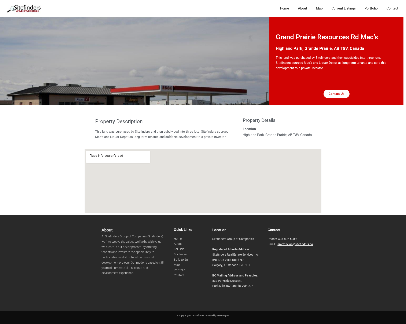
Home (284, 8)
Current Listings (344, 8)
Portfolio (371, 8)
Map (319, 8)
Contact (392, 8)
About (302, 8)
